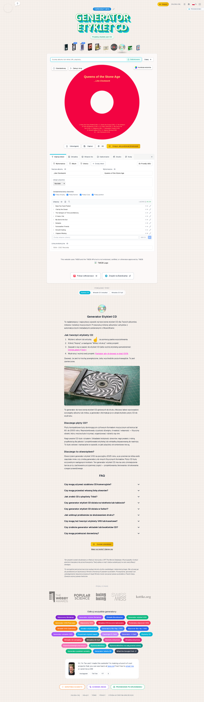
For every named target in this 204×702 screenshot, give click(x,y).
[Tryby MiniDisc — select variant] (130, 47)
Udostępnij (74, 146)
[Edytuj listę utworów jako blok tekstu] (65, 201)
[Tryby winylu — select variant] (114, 47)
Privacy (102, 695)
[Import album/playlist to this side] (69, 201)
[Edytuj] (150, 206)
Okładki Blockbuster (114, 617)
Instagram (84, 674)
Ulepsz (164, 4)
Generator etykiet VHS (137, 617)
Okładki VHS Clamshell (66, 629)
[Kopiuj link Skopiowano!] (113, 9)
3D (103, 146)
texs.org (111, 666)
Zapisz (90, 146)
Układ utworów (59, 180)
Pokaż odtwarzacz (85, 276)
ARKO (126, 695)
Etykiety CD (85, 293)
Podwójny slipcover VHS (139, 623)
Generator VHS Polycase (65, 623)
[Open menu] (199, 4)
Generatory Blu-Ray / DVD (112, 629)
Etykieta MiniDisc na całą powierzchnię (125, 646)
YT (103, 674)
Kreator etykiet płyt (89, 629)
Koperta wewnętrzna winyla (74, 646)
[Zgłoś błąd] (189, 4)
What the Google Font (125, 651)
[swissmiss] (119, 597)
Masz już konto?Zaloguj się (102, 549)
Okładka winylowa (132, 640)
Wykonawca (107, 169)
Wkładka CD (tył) (117, 293)
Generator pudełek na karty (79, 651)
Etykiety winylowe (112, 640)
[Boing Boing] (101, 597)
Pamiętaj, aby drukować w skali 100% (111, 353)
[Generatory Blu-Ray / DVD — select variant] (98, 47)
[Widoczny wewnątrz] (61, 201)
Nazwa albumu (57, 169)
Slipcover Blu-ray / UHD (137, 629)
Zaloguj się (175, 4)
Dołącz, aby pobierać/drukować (125, 146)
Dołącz (86, 695)
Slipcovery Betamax (65, 617)
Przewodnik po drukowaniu (129, 687)
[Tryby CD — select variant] (122, 46)
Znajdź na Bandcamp (118, 276)
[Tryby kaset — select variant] (106, 47)
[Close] (152, 157)
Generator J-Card (129, 634)
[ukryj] (65, 169)
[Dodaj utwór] (149, 237)
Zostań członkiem (104, 544)
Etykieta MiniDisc (98, 646)
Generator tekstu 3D (103, 651)
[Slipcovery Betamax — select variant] (66, 47)
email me (130, 666)
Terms (94, 695)
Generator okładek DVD (62, 634)
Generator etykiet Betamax (90, 617)
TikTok (95, 674)
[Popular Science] (82, 597)
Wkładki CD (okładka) (100, 293)
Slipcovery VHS (86, 623)
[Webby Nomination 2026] (58, 596)
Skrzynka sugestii (73, 687)
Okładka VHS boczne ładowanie (111, 623)
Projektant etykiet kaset (87, 634)
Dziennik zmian (99, 687)
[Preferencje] (184, 4)
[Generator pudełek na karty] (138, 47)
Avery (83, 350)
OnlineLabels (74, 350)
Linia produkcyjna (58, 243)
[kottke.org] (143, 596)
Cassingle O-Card (109, 634)
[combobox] (96, 59)
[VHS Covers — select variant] (90, 47)
